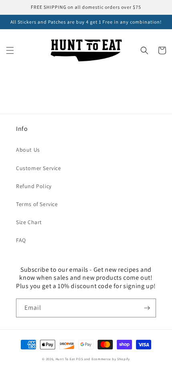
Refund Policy (34, 186)
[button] (10, 50)
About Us (28, 149)
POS (79, 359)
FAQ (21, 240)
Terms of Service (37, 204)
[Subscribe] (147, 308)
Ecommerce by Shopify (111, 359)
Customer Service (38, 168)
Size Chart (29, 222)
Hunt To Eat (65, 359)
